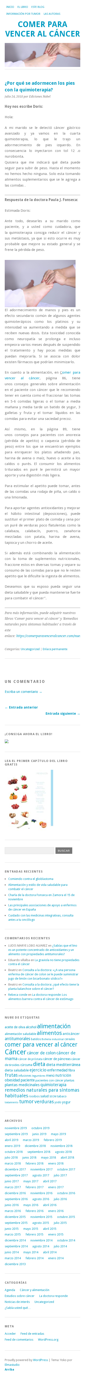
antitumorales (17, 1038)
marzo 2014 (13, 1258)
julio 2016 (60, 1199)
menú (50, 1075)
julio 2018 (11, 1157)
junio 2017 (12, 1181)
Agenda (10, 1290)
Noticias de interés (17, 1302)
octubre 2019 (40, 1128)
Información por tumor (23, 13)
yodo (58, 1102)
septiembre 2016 (16, 1199)
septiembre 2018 (38, 1152)
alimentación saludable (20, 1034)
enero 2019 (12, 1146)
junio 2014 (12, 1252)
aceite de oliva (15, 1027)
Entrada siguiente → (63, 713)
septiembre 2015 (16, 1223)
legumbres (38, 1075)
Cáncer (15, 1052)
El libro (22, 7)
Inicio (10, 7)
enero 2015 (56, 1234)
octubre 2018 (14, 1152)
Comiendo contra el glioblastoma (30, 879)
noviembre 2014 (41, 1240)
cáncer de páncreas (57, 1059)
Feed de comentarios (19, 1339)
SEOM (52, 1096)
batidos (36, 1039)
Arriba (9, 1369)
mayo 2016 (30, 1205)
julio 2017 (60, 1175)
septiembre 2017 (16, 1175)
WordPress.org (48, 1339)
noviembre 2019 (16, 1128)
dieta (39, 1064)
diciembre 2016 (15, 1193)
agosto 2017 (40, 1175)
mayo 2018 (48, 1157)
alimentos (49, 1033)
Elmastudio (12, 1365)
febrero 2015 (34, 1234)
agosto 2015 (40, 1223)
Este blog (37, 7)
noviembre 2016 (41, 1193)
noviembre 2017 (41, 1169)
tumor (26, 1101)
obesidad (12, 1080)
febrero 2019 (53, 1140)
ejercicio (38, 1069)
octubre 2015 (66, 1217)
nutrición (63, 1075)
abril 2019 (11, 1140)
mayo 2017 (30, 1181)
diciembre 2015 (15, 1217)
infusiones (24, 1075)
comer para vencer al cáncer (41, 1044)
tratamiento (11, 1102)
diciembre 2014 (15, 1240)
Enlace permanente (55, 649)
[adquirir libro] (6, 742)
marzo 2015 (13, 1234)
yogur (66, 1102)
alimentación (54, 1026)
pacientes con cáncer (49, 1080)
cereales (69, 1039)
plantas (69, 1080)
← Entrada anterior (21, 707)
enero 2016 (56, 1211)
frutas (11, 1075)
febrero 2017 (34, 1187)
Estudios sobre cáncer (19, 1296)
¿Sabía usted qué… (18, 1308)
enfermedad (57, 1070)
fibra (71, 1070)
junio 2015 (12, 1228)
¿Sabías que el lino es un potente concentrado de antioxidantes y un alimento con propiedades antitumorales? (42, 950)
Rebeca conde (17, 994)
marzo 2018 (13, 1163)
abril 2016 (49, 1205)
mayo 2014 (30, 1252)
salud (44, 1096)
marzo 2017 (13, 1187)
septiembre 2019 (16, 1134)
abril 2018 (67, 1157)
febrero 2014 (34, 1258)
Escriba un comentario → (23, 692)
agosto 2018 (63, 1152)
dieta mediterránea (63, 1064)
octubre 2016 (66, 1193)
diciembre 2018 (35, 1146)
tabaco (62, 1096)
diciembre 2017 (15, 1169)
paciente (28, 1080)
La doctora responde (53, 1296)
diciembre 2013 (15, 1264)
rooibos (34, 1096)
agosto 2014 (40, 1246)
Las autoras (52, 13)
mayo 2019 (58, 1134)
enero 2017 (56, 1187)
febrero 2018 (34, 1163)
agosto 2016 (40, 1199)
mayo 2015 (30, 1228)
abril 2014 (49, 1252)
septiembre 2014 (16, 1246)
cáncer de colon (41, 1053)
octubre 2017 (66, 1169)
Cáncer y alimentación (34, 1290)
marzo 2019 (31, 1140)
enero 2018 (56, 1163)
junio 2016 (12, 1205)
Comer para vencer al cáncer (42, 29)
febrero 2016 (34, 1211)
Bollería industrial (53, 1039)
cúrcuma (26, 1065)
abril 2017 (49, 1181)
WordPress (40, 1360)
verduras (44, 1101)
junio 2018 (29, 1157)
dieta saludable (17, 1070)
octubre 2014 (66, 1240)
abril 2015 (49, 1228)
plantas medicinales (22, 1084)
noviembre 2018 (61, 1146)
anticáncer (71, 1034)
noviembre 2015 (41, 1217)
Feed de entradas (32, 1333)
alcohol (31, 1027)
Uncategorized (30, 649)
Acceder (10, 1333)
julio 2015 (60, 1223)
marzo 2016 (13, 1211)
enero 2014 (56, 1258)
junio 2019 (39, 1134)
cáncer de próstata (30, 1059)
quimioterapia (53, 1084)
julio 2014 (60, 1246)
